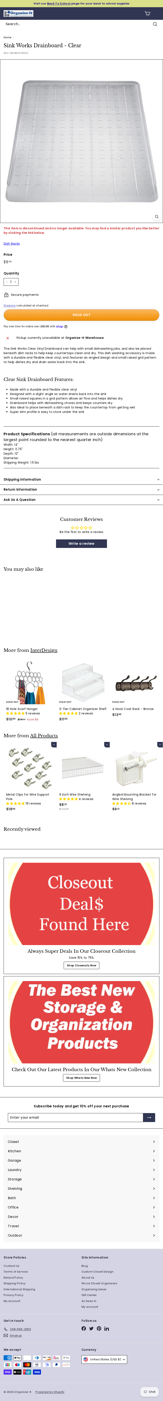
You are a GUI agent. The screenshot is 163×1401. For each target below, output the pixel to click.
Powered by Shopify (49, 1392)
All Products (44, 736)
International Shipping (19, 1289)
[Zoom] (157, 217)
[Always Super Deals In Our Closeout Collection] (81, 904)
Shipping (10, 305)
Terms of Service (16, 1272)
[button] (16, 713)
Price (8, 254)
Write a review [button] (82, 543)
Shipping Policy (14, 1283)
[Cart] (147, 13)
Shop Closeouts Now (81, 965)
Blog (85, 1266)
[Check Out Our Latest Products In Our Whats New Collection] (81, 1022)
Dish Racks (12, 243)
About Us (88, 1278)
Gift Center (89, 1295)
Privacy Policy (13, 1295)
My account (12, 1301)
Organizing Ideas (94, 1289)
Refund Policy (13, 1278)
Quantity (11, 273)
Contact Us (12, 1266)
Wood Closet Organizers (99, 1283)
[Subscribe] (149, 1117)
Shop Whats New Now (81, 1078)
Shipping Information (22, 479)
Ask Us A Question (19, 499)
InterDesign (43, 650)
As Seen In (89, 1301)
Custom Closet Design (98, 1272)
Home (7, 37)
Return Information (20, 489)
